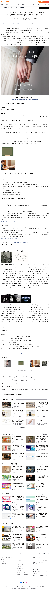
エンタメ (6, 4)
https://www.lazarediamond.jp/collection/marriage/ (19, 330)
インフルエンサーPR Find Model (39, 565)
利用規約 (22, 586)
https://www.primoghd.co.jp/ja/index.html (19, 353)
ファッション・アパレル (19, 380)
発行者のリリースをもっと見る (25, 427)
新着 (2, 4)
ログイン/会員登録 (44, 1)
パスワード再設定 (20, 564)
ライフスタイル (28, 4)
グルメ (10, 4)
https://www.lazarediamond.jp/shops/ (9, 221)
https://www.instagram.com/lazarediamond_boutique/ (25, 99)
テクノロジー (28, 376)
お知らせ (19, 570)
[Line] (13, 383)
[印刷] (16, 383)
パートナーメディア (5, 565)
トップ (2, 553)
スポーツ (34, 4)
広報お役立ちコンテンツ (6, 570)
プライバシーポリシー (30, 586)
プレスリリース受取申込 (22, 572)
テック (43, 4)
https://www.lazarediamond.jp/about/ (9, 238)
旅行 (13, 4)
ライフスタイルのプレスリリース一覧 (13, 553)
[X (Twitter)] (11, 383)
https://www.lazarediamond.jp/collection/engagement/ (20, 328)
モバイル (47, 4)
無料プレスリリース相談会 (22, 574)
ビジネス (38, 4)
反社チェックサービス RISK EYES (40, 575)
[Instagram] (26, 582)
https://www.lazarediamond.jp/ (21, 242)
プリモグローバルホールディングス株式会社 (10, 23)
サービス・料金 (4, 561)
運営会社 (5, 586)
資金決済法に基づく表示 (41, 586)
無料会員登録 (19, 560)
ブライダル (10, 380)
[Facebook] (8, 383)
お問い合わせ (19, 566)
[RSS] (29, 582)
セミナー (19, 576)
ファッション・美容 (19, 4)
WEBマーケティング (30, 380)
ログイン (19, 562)
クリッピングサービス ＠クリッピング (41, 560)
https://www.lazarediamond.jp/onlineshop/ (23, 244)
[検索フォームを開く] (36, 1)
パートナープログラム (13, 586)
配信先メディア (4, 563)
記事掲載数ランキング (5, 567)
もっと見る (45, 434)
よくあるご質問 (20, 568)
